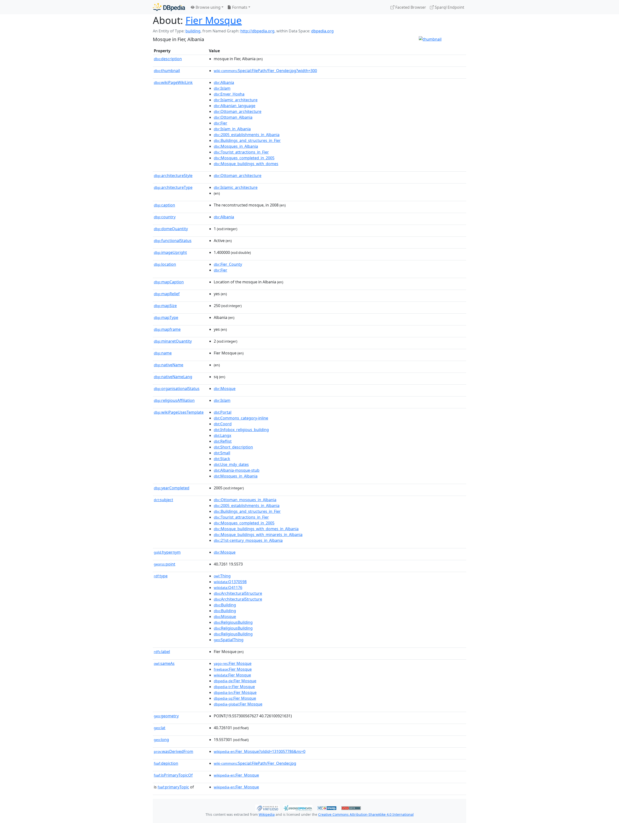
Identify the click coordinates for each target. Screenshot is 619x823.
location (165, 264)
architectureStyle (173, 175)
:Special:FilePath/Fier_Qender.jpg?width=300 (265, 70)
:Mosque (225, 388)
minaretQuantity (173, 341)
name (163, 353)
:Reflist (223, 441)
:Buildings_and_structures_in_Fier (247, 140)
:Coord (223, 423)
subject (163, 499)
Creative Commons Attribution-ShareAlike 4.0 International (366, 814)
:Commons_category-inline (241, 418)
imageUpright (170, 252)
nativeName (168, 364)
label (162, 651)
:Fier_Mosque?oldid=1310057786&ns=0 (259, 751)
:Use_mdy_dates (231, 464)
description (168, 58)
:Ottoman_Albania (233, 117)
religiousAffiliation (174, 400)
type (161, 576)
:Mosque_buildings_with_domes (246, 163)
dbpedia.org (322, 31)
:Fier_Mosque (236, 775)
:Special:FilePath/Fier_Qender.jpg (255, 763)
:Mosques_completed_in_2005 (244, 158)
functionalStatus (173, 240)
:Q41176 (228, 587)
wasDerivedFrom (173, 751)
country (165, 217)
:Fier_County (228, 264)
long (161, 739)
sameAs (164, 663)
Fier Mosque (213, 20)
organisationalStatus (176, 388)
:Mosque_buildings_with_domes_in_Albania (256, 528)
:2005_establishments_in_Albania (247, 134)
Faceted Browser (410, 7)
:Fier (220, 123)
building (192, 31)
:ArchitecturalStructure (238, 593)
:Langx (222, 435)
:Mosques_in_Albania (236, 146)
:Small (222, 453)
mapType (166, 317)
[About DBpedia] (169, 7)
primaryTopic (173, 787)
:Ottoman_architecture (237, 111)
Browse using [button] (208, 7)
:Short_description (233, 447)
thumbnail (167, 70)
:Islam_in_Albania (232, 129)
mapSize (165, 305)
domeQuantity (171, 228)
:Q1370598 (230, 581)
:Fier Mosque (232, 663)
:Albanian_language (234, 105)
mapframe (167, 329)
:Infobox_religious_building (241, 429)
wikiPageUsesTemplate (179, 412)
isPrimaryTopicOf (173, 775)
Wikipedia (267, 814)
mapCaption (169, 282)
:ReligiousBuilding (233, 622)
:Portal (222, 412)
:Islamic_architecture (236, 100)
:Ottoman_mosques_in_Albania (245, 499)
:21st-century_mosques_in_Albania (248, 540)
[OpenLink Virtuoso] (267, 807)
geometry (166, 716)
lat (159, 727)
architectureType (173, 187)
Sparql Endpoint (449, 7)
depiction (166, 763)
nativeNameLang (173, 376)
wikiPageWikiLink (173, 82)
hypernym (167, 552)
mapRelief (167, 293)
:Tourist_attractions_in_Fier (241, 152)
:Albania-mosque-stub (236, 470)
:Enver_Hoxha (229, 94)
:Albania (224, 82)
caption (164, 205)
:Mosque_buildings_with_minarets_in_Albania (258, 534)
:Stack (222, 458)
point (164, 564)
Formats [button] (239, 7)
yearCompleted (171, 488)
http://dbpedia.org (257, 31)
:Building (225, 605)
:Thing (222, 576)
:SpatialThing (228, 639)
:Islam (222, 88)
